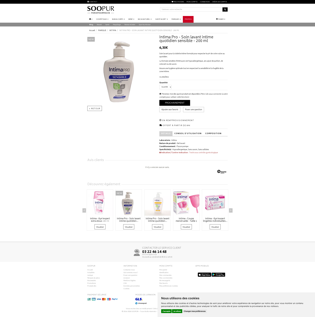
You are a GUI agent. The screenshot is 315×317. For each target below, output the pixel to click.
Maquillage (117, 25)
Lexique (90, 276)
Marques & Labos (93, 278)
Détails (166, 133)
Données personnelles (131, 286)
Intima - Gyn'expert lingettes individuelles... (215, 220)
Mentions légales (129, 281)
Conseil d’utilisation (188, 133)
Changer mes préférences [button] (195, 311)
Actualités (90, 273)
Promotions (91, 284)
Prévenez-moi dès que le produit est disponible (180, 94)
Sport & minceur (145, 25)
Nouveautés (91, 281)
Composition (213, 133)
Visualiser (100, 227)
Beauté (99, 25)
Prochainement (175, 103)
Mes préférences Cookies (168, 286)
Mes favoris (163, 284)
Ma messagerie (164, 281)
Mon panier (163, 270)
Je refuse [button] (177, 311)
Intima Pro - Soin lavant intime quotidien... (129, 220)
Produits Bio (91, 286)
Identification (163, 273)
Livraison (126, 278)
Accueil (92, 30)
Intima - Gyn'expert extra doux (100, 220)
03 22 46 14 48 (154, 252)
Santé (107, 25)
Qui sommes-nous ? (130, 273)
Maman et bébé (129, 25)
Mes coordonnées (165, 278)
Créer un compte (219, 2)
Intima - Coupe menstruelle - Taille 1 (186, 220)
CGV (125, 284)
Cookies (126, 289)
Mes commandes (165, 276)
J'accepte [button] (166, 311)
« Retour (94, 108)
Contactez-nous (129, 270)
